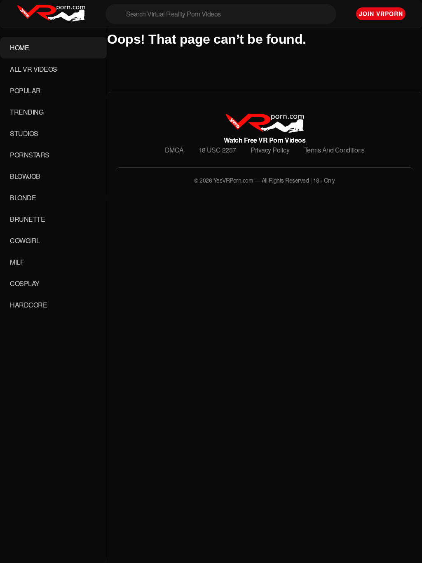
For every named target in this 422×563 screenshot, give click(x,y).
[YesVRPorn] (264, 130)
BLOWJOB (25, 176)
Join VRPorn (381, 13)
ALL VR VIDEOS (33, 69)
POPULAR (25, 90)
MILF (17, 262)
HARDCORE (28, 305)
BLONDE (23, 197)
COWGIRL (25, 240)
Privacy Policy (270, 150)
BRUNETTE (27, 219)
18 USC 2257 (217, 150)
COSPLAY (25, 283)
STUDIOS (24, 133)
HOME (19, 47)
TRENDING (26, 112)
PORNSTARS (29, 155)
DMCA (174, 150)
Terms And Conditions (334, 150)
